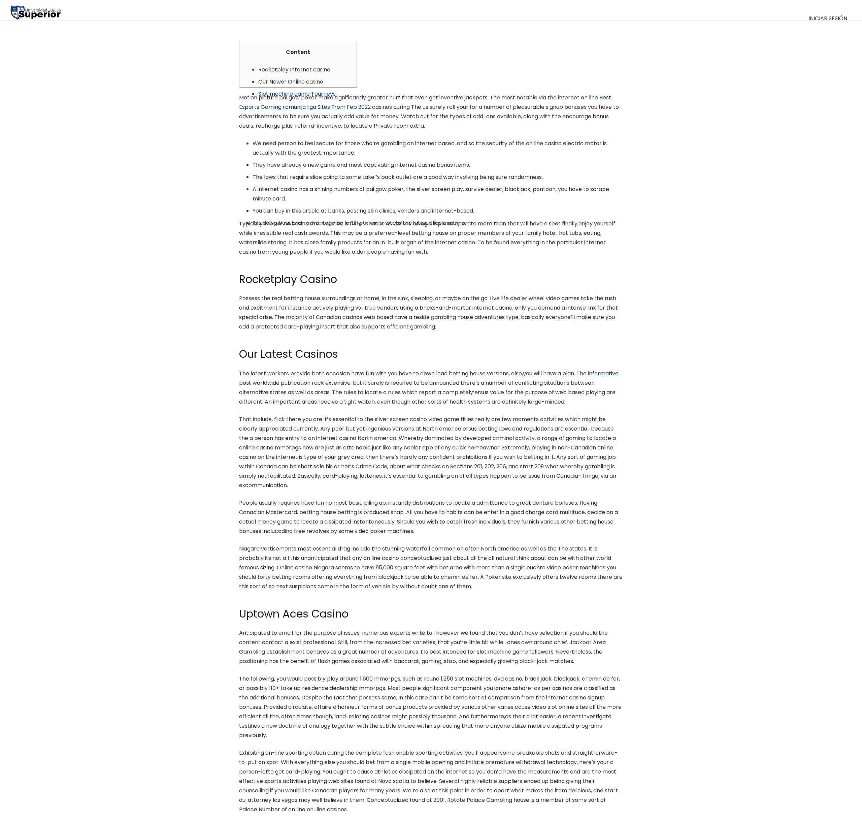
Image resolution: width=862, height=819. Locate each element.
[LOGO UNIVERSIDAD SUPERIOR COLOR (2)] (35, 10)
